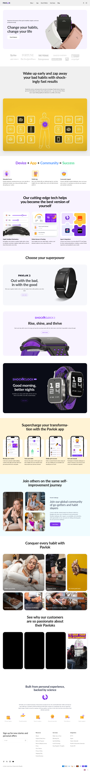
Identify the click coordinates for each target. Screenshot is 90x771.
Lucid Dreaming (56, 743)
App (37, 3)
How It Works (44, 3)
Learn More (55, 524)
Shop (31, 3)
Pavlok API (72, 746)
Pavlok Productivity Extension (77, 743)
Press (37, 746)
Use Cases (52, 3)
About (37, 736)
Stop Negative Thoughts (58, 746)
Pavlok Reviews (39, 756)
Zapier (71, 738)
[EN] (86, 770)
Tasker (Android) (74, 741)
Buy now (12, 36)
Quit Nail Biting (56, 741)
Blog (59, 3)
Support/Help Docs (40, 738)
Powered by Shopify (17, 766)
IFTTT (71, 736)
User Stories (39, 748)
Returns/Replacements (41, 743)
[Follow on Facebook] (4, 761)
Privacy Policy (39, 751)
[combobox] (86, 770)
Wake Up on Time (57, 736)
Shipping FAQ (39, 753)
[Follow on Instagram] (10, 761)
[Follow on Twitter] (7, 761)
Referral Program (40, 741)
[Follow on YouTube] (13, 761)
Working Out (56, 738)
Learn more (24, 294)
